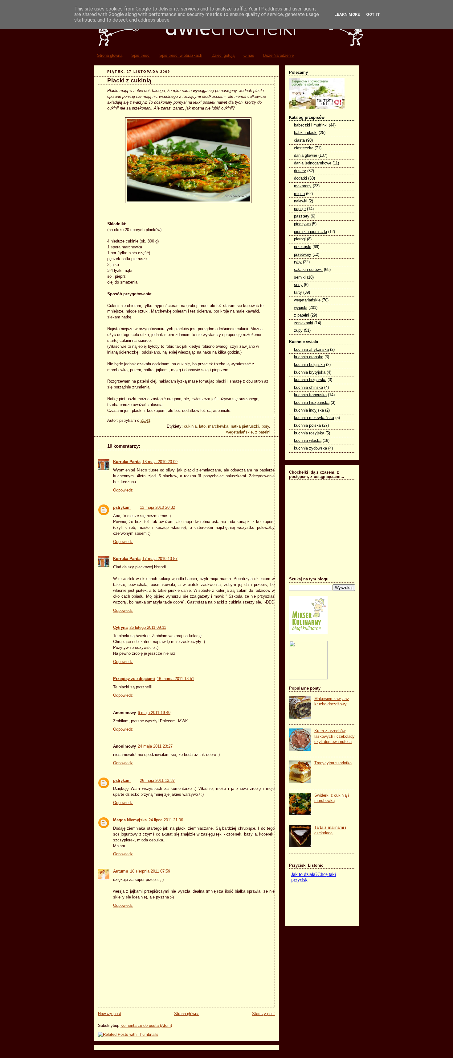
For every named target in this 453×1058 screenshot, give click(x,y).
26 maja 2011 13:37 (157, 780)
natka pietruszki (245, 426)
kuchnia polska (307, 425)
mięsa (299, 194)
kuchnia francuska (310, 395)
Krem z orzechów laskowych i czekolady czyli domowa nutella (334, 736)
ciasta (299, 140)
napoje (300, 209)
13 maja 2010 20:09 (160, 462)
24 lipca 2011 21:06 (166, 820)
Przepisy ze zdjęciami (134, 679)
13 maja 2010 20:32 (157, 507)
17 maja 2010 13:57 (160, 559)
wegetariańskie (239, 432)
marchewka (218, 426)
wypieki (300, 307)
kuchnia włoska (307, 440)
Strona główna (109, 55)
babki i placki (305, 133)
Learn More (347, 14)
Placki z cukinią (129, 80)
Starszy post (263, 1014)
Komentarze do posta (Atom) (146, 1025)
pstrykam (122, 507)
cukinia (190, 426)
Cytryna (120, 627)
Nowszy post (109, 1014)
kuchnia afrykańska (311, 349)
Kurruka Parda (127, 462)
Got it (373, 14)
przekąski (302, 247)
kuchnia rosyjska (309, 433)
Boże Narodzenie (278, 55)
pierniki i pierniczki (310, 232)
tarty (298, 292)
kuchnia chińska (308, 387)
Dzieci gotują (223, 55)
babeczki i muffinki (311, 125)
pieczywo (302, 224)
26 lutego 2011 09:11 (147, 627)
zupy (298, 330)
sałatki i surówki (308, 270)
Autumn (120, 871)
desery (300, 171)
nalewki (300, 201)
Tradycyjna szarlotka (333, 763)
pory (265, 426)
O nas (248, 55)
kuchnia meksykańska (314, 418)
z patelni (262, 432)
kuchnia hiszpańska (311, 402)
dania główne (305, 155)
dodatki (300, 178)
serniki (300, 277)
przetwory (302, 254)
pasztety (301, 216)
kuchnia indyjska (309, 410)
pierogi (300, 239)
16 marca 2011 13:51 (175, 679)
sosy (298, 285)
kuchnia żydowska (310, 448)
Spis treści (140, 55)
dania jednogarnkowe (312, 163)
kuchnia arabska (308, 357)
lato (202, 426)
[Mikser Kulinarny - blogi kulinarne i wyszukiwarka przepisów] (308, 633)
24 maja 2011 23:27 (155, 746)
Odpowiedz (123, 490)
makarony (303, 186)
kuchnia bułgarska (310, 380)
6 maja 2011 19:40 (154, 713)
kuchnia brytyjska (309, 372)
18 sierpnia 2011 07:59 (150, 871)
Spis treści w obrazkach (180, 55)
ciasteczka (303, 148)
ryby (298, 262)
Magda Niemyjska (130, 820)
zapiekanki (303, 323)
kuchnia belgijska (309, 365)
